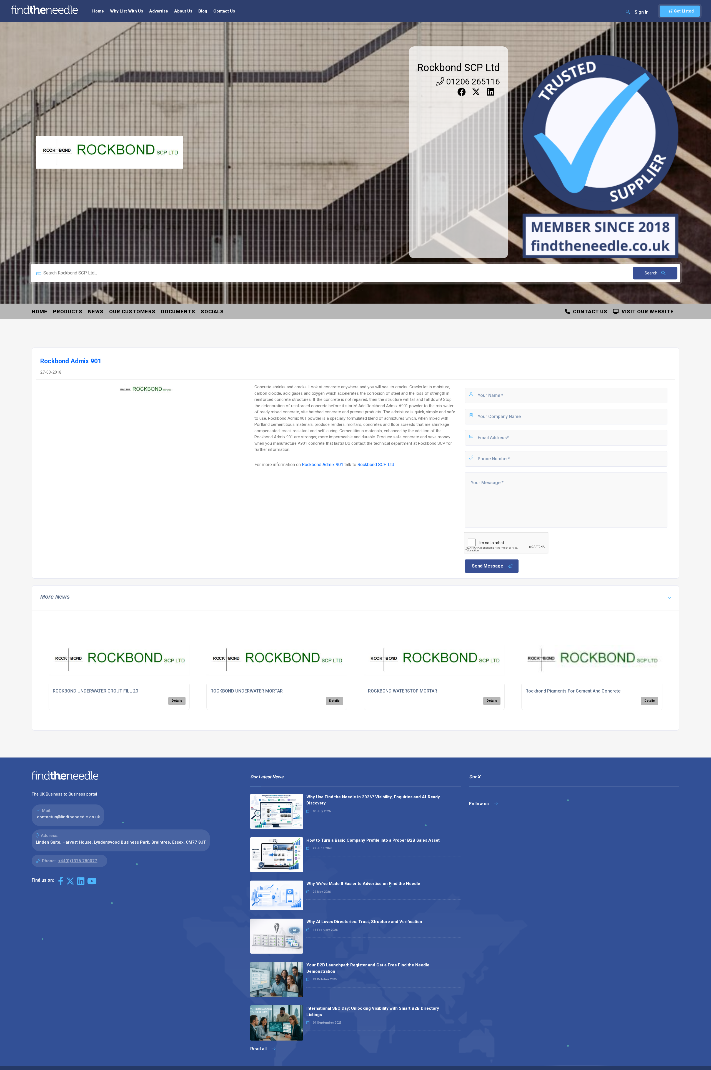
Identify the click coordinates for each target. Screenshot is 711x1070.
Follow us (479, 803)
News (96, 311)
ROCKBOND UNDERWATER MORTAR (247, 691)
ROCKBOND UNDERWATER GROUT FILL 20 (95, 691)
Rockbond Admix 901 (322, 464)
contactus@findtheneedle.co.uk (68, 816)
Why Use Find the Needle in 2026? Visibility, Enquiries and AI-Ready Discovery (373, 800)
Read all (259, 1048)
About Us (183, 11)
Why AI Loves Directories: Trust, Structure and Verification (364, 921)
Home (98, 11)
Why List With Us (126, 11)
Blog (202, 11)
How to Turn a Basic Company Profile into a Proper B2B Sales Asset (373, 840)
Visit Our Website (646, 311)
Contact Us (224, 11)
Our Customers (132, 311)
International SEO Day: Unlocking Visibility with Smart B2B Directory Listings (372, 1011)
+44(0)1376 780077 (77, 860)
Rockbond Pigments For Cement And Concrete (572, 691)
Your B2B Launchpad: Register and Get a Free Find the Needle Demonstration (367, 968)
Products (67, 311)
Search (652, 273)
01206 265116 (472, 81)
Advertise (158, 11)
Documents (178, 311)
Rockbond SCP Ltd (458, 68)
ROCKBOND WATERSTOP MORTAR (402, 691)
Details (177, 700)
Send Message (487, 566)
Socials (212, 311)
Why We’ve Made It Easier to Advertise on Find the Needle (363, 883)
